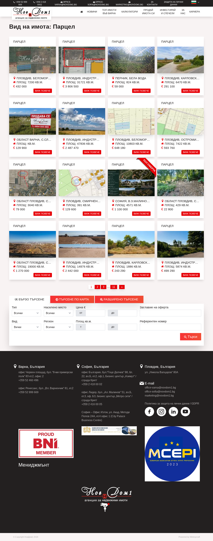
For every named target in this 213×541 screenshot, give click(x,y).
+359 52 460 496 (28, 380)
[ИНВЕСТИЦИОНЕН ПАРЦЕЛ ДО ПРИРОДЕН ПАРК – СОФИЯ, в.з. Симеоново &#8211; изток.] (131, 183)
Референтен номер (153, 321)
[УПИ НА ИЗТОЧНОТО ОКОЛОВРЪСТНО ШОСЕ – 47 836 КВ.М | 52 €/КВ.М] (82, 121)
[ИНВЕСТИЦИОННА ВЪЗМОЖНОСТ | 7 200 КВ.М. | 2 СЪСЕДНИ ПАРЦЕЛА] (32, 60)
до (112, 312)
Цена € (81, 307)
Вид (14, 321)
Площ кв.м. (84, 321)
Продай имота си (148, 12)
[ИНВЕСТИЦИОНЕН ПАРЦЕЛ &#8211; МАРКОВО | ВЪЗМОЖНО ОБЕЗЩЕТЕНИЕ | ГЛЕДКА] (32, 244)
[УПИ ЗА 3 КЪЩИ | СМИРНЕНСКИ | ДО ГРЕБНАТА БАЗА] (82, 183)
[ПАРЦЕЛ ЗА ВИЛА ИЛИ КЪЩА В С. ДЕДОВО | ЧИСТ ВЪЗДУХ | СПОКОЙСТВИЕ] (180, 183)
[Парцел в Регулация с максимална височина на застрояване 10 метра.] (131, 60)
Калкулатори (129, 11)
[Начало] (81, 12)
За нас (183, 12)
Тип (14, 307)
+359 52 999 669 (28, 392)
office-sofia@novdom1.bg (160, 391)
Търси (192, 337)
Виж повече (42, 90)
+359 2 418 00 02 (92, 384)
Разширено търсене (120, 299)
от (81, 312)
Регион (48, 321)
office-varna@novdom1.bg (160, 387)
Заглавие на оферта (154, 307)
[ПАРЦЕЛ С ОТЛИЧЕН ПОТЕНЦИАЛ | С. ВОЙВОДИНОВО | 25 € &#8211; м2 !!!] (32, 183)
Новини (92, 11)
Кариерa (194, 11)
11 (113, 287)
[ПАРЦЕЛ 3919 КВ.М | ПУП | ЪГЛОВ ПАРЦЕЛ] (32, 121)
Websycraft (195, 537)
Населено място (55, 307)
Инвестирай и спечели (168, 12)
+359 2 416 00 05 (92, 404)
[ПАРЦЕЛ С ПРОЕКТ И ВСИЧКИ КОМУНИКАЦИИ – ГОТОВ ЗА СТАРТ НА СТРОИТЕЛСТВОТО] (180, 244)
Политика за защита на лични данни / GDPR (172, 403)
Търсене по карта (73, 299)
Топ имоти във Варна (109, 12)
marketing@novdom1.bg (159, 395)
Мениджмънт (33, 465)
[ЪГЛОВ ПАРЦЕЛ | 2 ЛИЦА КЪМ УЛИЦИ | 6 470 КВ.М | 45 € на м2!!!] (180, 60)
